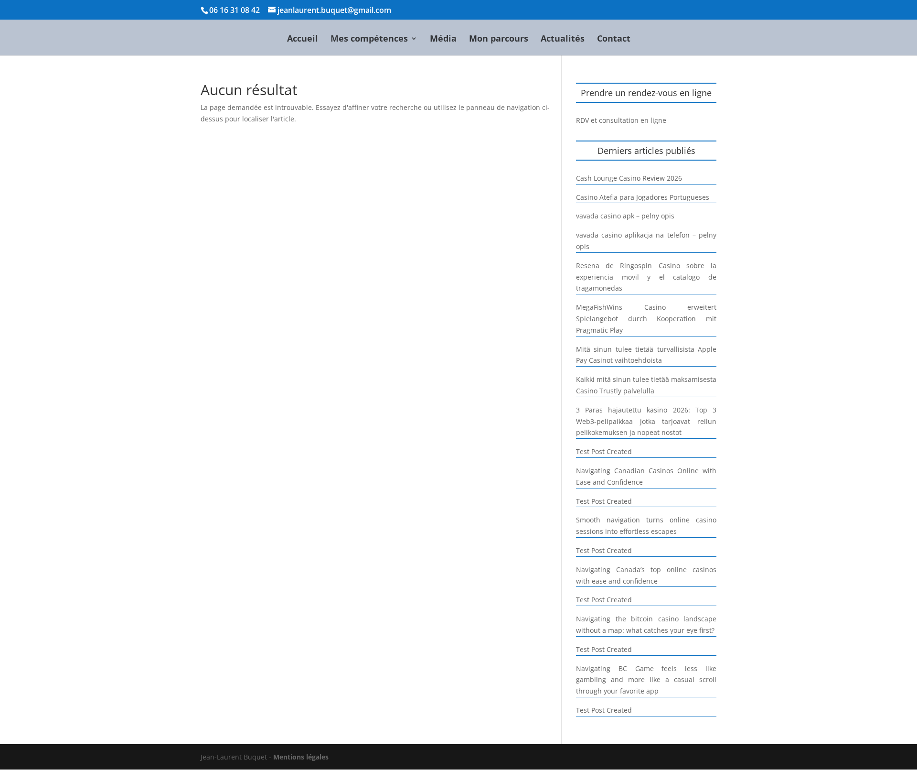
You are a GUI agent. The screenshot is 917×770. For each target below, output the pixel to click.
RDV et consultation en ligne (621, 120)
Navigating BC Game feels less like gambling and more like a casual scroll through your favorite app (646, 680)
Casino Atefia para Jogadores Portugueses (642, 197)
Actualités (563, 39)
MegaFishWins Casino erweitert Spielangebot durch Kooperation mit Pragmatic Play (646, 319)
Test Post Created (604, 451)
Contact (613, 39)
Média (443, 39)
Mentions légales (301, 756)
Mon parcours (498, 39)
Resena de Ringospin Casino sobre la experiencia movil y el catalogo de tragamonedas (646, 277)
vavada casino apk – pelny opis (625, 215)
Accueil (302, 39)
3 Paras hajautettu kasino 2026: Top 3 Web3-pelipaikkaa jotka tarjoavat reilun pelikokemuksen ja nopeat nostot (646, 421)
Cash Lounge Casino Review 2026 (629, 178)
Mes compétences (369, 39)
